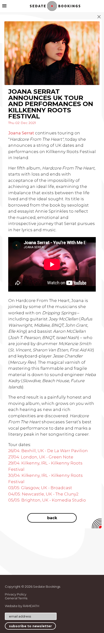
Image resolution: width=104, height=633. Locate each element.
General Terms (16, 598)
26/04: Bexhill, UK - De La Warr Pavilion (48, 450)
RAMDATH (31, 606)
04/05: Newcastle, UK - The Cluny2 (43, 494)
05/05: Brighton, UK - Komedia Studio (47, 500)
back (52, 518)
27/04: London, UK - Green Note (40, 457)
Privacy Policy (15, 594)
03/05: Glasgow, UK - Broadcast (40, 487)
